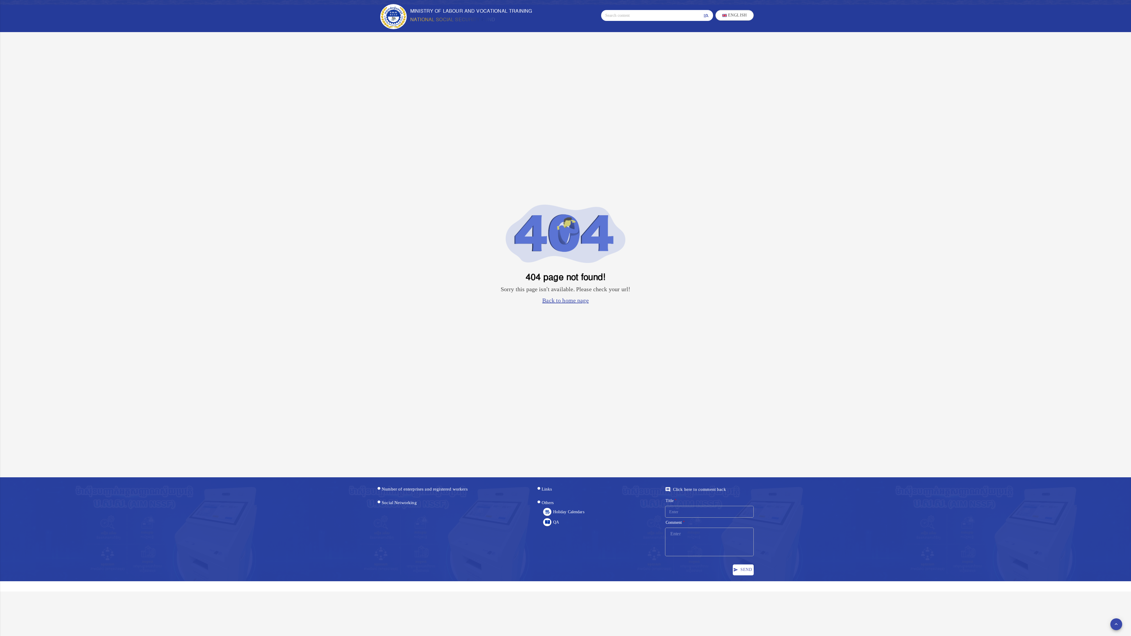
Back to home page (565, 300)
